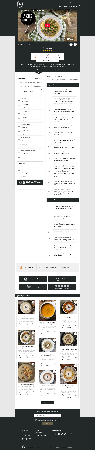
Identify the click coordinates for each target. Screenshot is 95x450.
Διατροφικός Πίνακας (36, 279)
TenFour (70, 447)
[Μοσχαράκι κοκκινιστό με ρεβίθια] (68, 307)
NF (48, 60)
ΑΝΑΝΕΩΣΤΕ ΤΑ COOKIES (26, 439)
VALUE (57, 447)
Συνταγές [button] (29, 44)
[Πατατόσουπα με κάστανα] (26, 372)
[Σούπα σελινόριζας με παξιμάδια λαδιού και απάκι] (68, 339)
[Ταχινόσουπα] (26, 307)
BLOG (65, 6)
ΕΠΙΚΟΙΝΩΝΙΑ (73, 6)
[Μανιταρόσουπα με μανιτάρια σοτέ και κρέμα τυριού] (47, 345)
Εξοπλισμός (64, 279)
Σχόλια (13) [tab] (56, 69)
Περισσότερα (47, 403)
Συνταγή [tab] (38, 69)
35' (36, 57)
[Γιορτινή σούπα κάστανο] (47, 377)
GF (43, 60)
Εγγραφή (47, 423)
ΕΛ (71, 3)
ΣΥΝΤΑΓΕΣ (58, 6)
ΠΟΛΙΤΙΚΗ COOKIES (40, 435)
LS (51, 60)
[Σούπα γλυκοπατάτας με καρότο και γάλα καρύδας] (47, 310)
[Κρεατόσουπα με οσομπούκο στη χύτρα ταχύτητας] (26, 337)
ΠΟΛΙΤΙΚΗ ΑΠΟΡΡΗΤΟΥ (38, 431)
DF (46, 60)
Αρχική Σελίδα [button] (21, 44)
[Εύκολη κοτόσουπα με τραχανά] (68, 374)
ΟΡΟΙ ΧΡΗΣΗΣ (26, 435)
